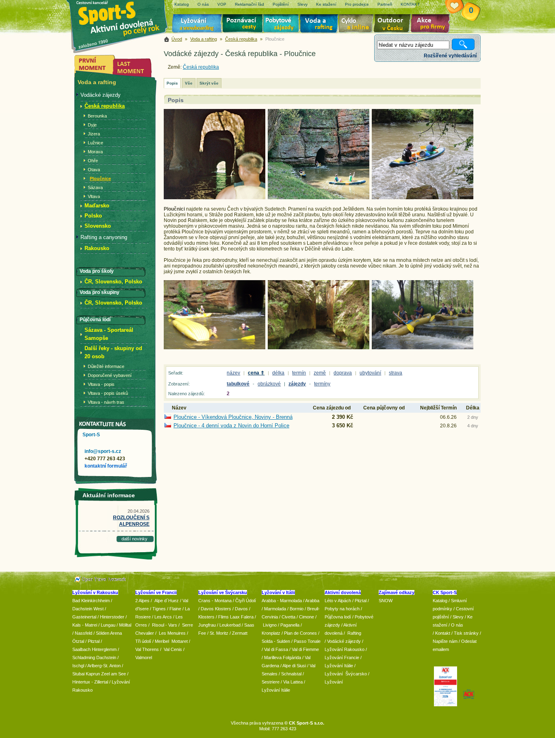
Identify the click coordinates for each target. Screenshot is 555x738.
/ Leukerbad (229, 625)
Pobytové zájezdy (282, 24)
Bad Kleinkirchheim (91, 600)
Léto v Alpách (338, 600)
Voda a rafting (320, 24)
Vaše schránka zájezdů (459, 7)
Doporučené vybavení (110, 375)
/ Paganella (288, 625)
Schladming (84, 657)
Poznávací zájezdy (243, 24)
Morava (95, 151)
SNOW (385, 600)
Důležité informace (106, 366)
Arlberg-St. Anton (104, 665)
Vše (189, 83)
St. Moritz (219, 633)
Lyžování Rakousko (344, 649)
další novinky (134, 538)
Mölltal (125, 625)
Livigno (270, 625)
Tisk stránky (466, 633)
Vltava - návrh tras (106, 402)
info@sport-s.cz (103, 451)
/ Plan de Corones (299, 633)
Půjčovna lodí (338, 616)
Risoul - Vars (164, 625)
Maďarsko (97, 205)
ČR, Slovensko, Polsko (113, 282)
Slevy (458, 616)
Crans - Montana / (216, 600)
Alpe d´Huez (167, 600)
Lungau (108, 625)
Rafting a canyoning (103, 237)
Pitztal (94, 641)
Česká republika (241, 39)
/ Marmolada (274, 608)
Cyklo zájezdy (357, 24)
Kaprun (93, 673)
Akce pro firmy (432, 24)
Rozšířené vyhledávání (450, 56)
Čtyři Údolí (245, 600)
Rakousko (97, 248)
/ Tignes (158, 608)
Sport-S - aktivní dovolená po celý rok (123, 17)
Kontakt (442, 633)
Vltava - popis (101, 384)
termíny (322, 384)
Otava (94, 169)
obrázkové (269, 384)
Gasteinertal (84, 616)
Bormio (297, 608)
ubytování (370, 373)
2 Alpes (142, 600)
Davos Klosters (216, 608)
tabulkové (238, 384)
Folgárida (292, 657)
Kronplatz (271, 633)
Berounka (97, 115)
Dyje (92, 124)
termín (299, 373)
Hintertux (81, 681)
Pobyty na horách (342, 608)
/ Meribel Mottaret (170, 641)
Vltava (94, 196)
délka (278, 373)
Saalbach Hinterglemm (94, 649)
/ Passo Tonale (306, 641)
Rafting (354, 633)
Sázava (95, 187)
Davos (241, 608)
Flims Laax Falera (236, 616)
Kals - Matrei (84, 625)
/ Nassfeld (82, 633)
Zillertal (101, 681)
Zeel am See (113, 673)
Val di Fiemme (305, 649)
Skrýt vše (209, 83)
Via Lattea (293, 681)
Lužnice (95, 142)
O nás (457, 625)
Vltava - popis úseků (108, 393)
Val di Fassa (276, 649)
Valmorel (143, 657)
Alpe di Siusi (294, 665)
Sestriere (271, 681)
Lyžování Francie (342, 657)
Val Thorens (147, 649)
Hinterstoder (112, 616)
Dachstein (106, 657)
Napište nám (445, 641)
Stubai (78, 673)
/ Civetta (287, 616)
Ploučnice (100, 178)
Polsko (93, 216)
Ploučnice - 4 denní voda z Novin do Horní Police (231, 425)
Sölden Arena (109, 633)
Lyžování (197, 24)
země (320, 373)
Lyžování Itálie (276, 690)
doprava (343, 373)
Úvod (176, 39)
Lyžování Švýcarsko (346, 673)
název (233, 373)
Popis (172, 83)
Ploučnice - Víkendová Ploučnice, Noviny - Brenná (233, 417)
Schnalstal (291, 673)
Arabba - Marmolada (282, 600)
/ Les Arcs (162, 616)
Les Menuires (172, 633)
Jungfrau (207, 625)
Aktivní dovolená (393, 24)
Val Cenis (173, 649)
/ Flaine (174, 608)
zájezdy (297, 384)
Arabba (312, 600)
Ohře (93, 160)
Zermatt (239, 633)
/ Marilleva (272, 657)
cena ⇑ (256, 373)
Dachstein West (88, 608)
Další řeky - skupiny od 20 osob (113, 352)
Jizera (94, 133)
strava (395, 373)
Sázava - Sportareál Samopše (109, 334)
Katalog (440, 600)
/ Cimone (305, 616)
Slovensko (98, 226)
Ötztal (78, 641)
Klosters (206, 616)
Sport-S (91, 435)
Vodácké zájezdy (100, 95)
